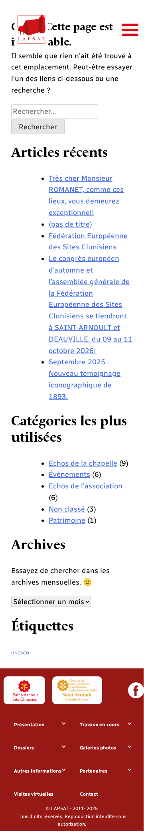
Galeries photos (98, 748)
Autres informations (37, 771)
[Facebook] (136, 690)
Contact (89, 794)
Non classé (67, 509)
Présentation (29, 724)
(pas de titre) (70, 224)
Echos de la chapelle (83, 463)
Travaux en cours (99, 724)
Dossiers (24, 748)
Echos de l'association (85, 486)
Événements (69, 474)
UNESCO (20, 653)
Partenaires (93, 771)
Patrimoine (67, 520)
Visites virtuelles (33, 794)
